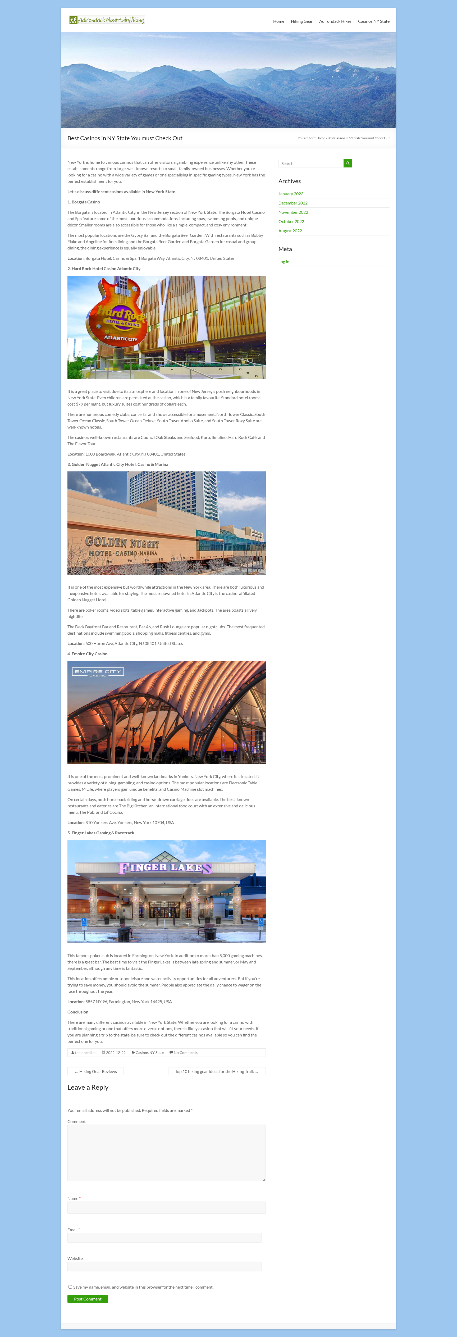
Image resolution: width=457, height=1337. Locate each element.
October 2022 (291, 221)
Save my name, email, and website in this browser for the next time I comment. (143, 1286)
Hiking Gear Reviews (95, 1071)
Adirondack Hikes (335, 21)
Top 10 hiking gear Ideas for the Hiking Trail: (217, 1071)
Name (74, 1198)
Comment (76, 1121)
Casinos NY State (374, 21)
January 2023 (290, 193)
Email (73, 1229)
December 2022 (293, 202)
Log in (283, 261)
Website (75, 1258)
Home (278, 21)
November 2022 (293, 212)
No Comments (186, 1052)
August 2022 (290, 230)
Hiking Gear (302, 21)
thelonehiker (85, 1052)
